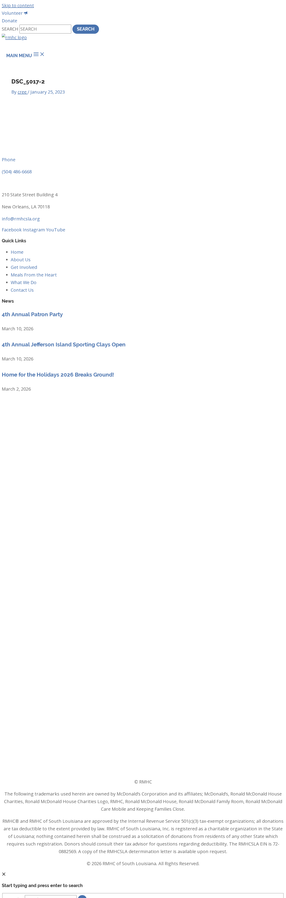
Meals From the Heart (34, 275)
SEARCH (10, 29)
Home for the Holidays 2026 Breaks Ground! (58, 375)
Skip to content (18, 5)
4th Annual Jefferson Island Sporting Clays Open (64, 344)
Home (17, 252)
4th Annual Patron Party (32, 314)
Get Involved (24, 267)
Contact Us (22, 290)
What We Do (23, 282)
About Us (21, 260)
